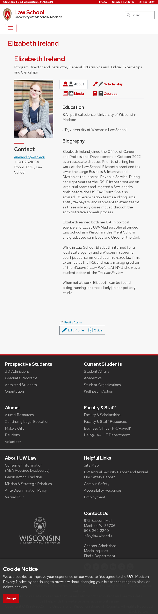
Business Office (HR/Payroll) (107, 428)
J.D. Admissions (17, 371)
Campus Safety (96, 483)
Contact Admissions (100, 545)
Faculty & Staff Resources (105, 421)
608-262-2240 (96, 530)
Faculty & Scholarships (102, 414)
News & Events (123, 2)
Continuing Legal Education (27, 421)
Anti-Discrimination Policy (26, 490)
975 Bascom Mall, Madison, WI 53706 (99, 523)
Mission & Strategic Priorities (28, 483)
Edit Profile (75, 330)
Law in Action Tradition (23, 477)
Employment (95, 497)
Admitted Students (21, 384)
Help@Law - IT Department (107, 434)
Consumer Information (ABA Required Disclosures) (27, 468)
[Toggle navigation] (10, 28)
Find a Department (99, 555)
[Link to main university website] (39, 530)
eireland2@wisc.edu (29, 157)
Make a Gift (14, 428)
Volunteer (13, 441)
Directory (147, 2)
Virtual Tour (14, 497)
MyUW (103, 2)
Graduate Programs (21, 378)
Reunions (12, 434)
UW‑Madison (28, 2)
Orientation (14, 391)
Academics (93, 378)
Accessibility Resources (103, 490)
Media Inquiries (96, 550)
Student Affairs (96, 371)
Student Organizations (102, 384)
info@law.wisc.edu (98, 535)
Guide (97, 330)
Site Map (91, 465)
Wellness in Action (98, 391)
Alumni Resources (19, 414)
